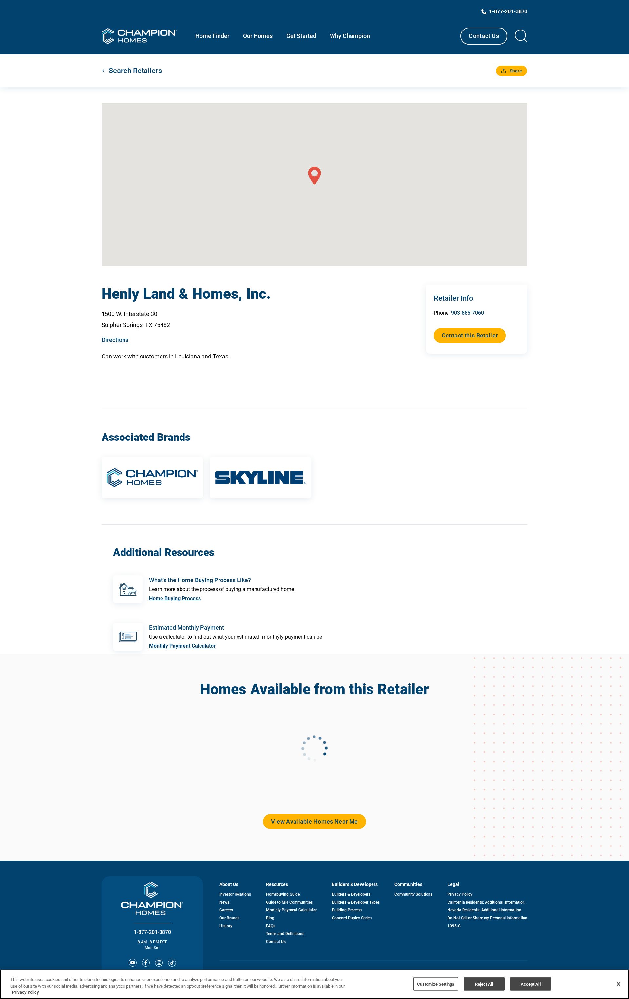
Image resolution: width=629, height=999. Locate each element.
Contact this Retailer (470, 335)
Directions (115, 339)
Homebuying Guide (283, 894)
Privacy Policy (460, 894)
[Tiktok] (172, 963)
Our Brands (229, 918)
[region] (314, 984)
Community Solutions (413, 894)
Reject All (484, 983)
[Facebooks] (146, 963)
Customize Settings (435, 983)
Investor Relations (235, 894)
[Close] (618, 984)
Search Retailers (135, 71)
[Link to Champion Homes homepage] (139, 36)
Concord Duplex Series (352, 918)
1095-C (454, 926)
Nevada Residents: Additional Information (484, 910)
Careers (226, 910)
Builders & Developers (351, 894)
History (225, 926)
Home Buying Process (175, 598)
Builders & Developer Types (356, 902)
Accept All (530, 983)
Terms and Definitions (285, 933)
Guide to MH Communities (289, 902)
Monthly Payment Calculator (182, 646)
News (224, 902)
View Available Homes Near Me (314, 821)
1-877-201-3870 (152, 932)
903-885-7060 (467, 313)
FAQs (270, 926)
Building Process (347, 910)
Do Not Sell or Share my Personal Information (487, 918)
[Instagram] (159, 963)
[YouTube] (133, 963)
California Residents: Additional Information (486, 902)
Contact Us (484, 35)
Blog (270, 918)
